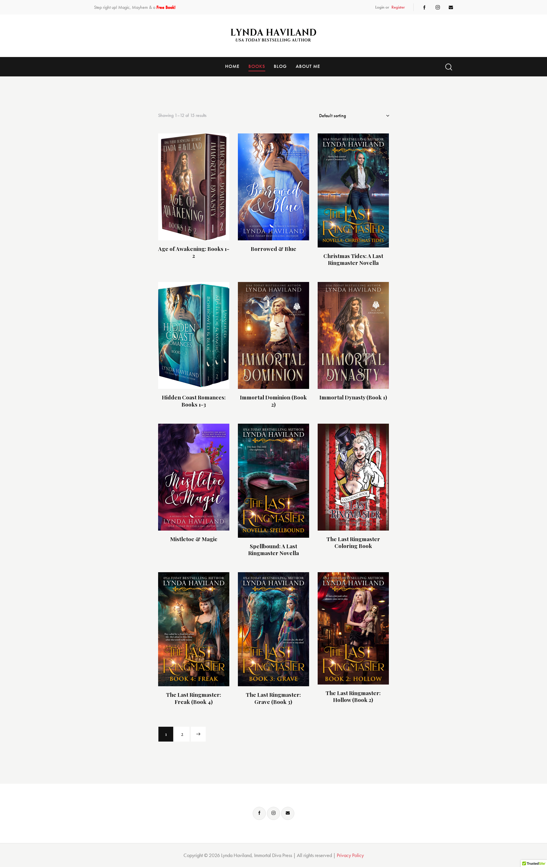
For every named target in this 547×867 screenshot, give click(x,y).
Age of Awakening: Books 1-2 (193, 252)
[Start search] (449, 67)
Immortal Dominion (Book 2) (273, 401)
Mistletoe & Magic (193, 539)
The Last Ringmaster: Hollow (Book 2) (353, 696)
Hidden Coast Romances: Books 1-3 (194, 401)
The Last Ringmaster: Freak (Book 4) (193, 698)
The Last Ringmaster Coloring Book (353, 542)
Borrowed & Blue (273, 248)
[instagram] (437, 7)
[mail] (450, 7)
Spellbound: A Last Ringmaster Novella (273, 550)
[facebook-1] (424, 7)
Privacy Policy (350, 855)
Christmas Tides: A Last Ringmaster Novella (353, 259)
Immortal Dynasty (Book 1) (353, 397)
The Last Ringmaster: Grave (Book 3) (273, 698)
